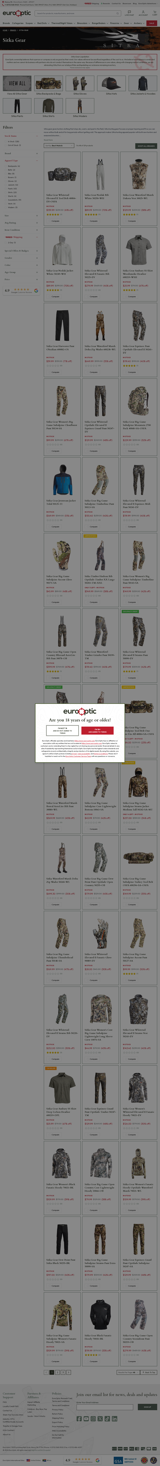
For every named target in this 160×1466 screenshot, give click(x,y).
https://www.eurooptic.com (84, 741)
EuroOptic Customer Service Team (78, 756)
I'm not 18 (62, 730)
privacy (74, 754)
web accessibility (84, 754)
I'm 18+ (97, 730)
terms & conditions (101, 754)
